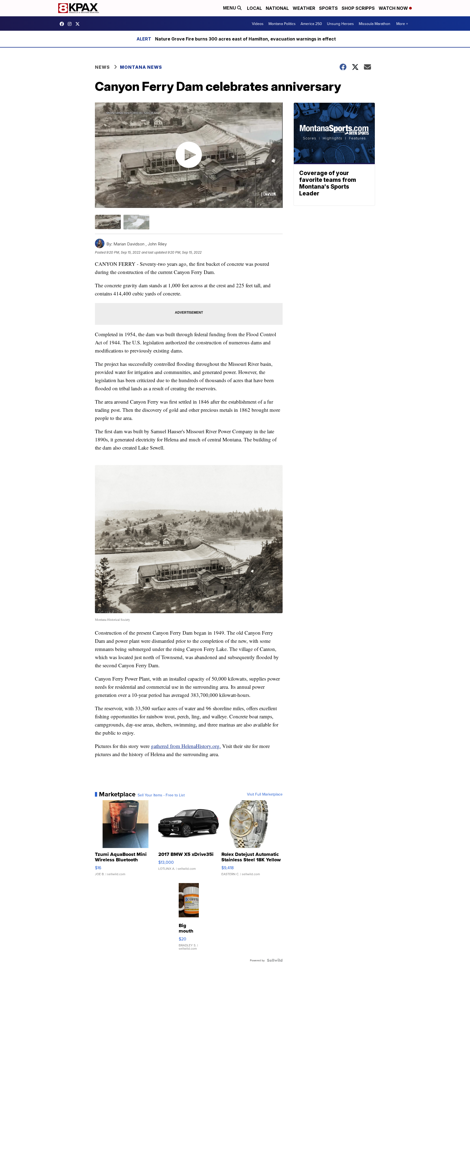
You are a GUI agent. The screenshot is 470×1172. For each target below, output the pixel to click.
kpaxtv (63, 24)
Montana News (141, 67)
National (277, 8)
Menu (230, 8)
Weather (304, 8)
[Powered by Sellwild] (275, 960)
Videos (258, 23)
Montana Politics (282, 23)
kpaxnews (78, 24)
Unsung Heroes (340, 23)
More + (402, 23)
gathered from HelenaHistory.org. (186, 746)
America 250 (311, 23)
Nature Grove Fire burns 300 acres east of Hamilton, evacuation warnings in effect (245, 39)
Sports (328, 8)
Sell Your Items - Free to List (161, 795)
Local (254, 8)
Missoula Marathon (374, 23)
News (102, 67)
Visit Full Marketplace (265, 794)
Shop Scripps (358, 8)
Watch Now (394, 8)
